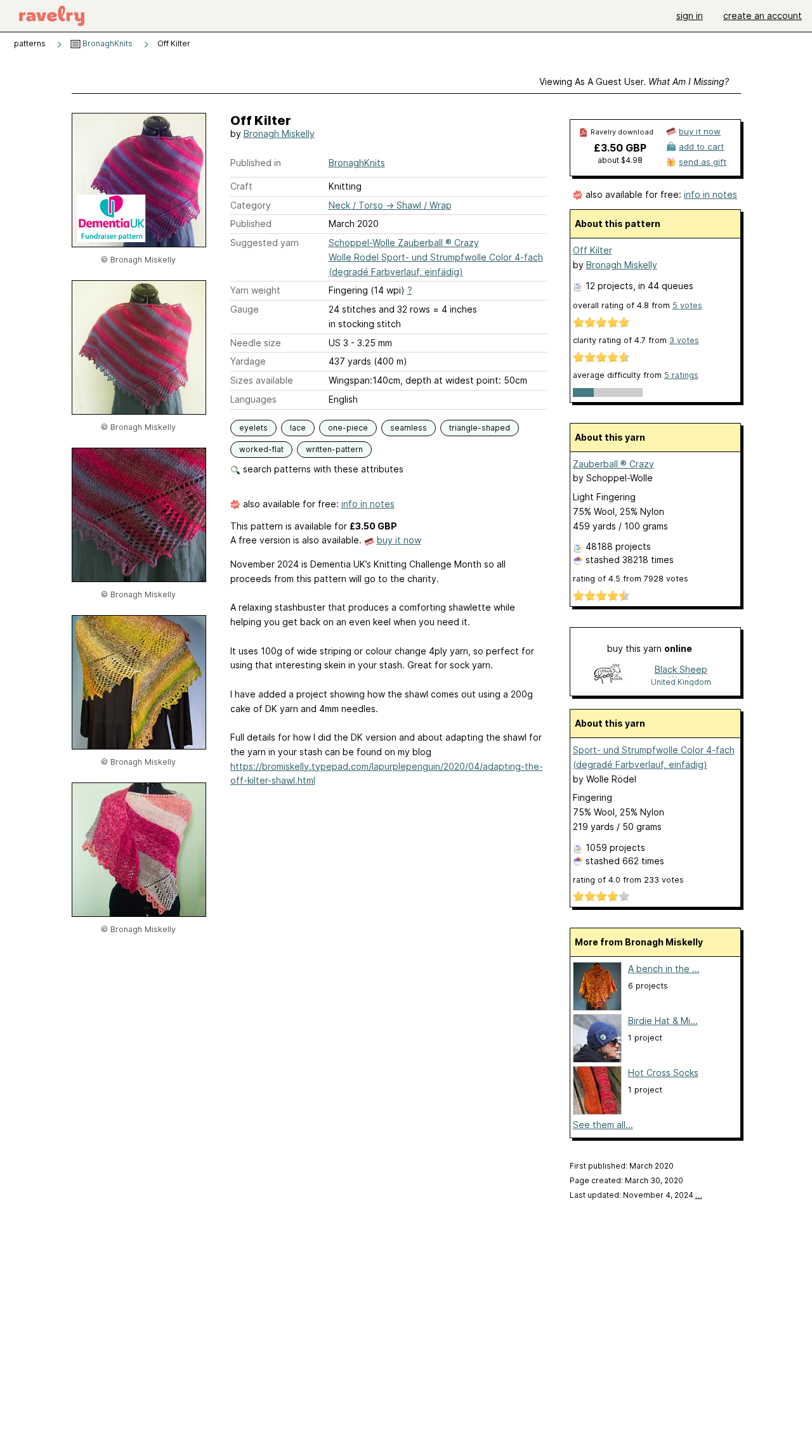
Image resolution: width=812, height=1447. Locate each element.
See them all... (603, 1124)
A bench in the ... (664, 968)
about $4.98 (620, 160)
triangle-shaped (479, 427)
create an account (762, 15)
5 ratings (681, 375)
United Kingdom (681, 682)
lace (298, 427)
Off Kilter (592, 250)
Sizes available (261, 380)
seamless (408, 427)
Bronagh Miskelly (279, 133)
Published (251, 223)
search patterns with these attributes (321, 469)
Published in (255, 162)
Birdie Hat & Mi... (663, 1020)
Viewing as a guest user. (634, 81)
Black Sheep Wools (681, 670)
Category (250, 205)
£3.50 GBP (620, 147)
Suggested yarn (264, 242)
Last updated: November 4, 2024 (636, 1195)
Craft (241, 186)
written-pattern (334, 449)
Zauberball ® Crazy (613, 463)
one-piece (348, 427)
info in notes (368, 503)
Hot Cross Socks (663, 1072)
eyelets (253, 427)
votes (687, 305)
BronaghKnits (107, 43)
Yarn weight (255, 290)
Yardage (248, 361)
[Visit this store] (608, 675)
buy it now (399, 540)
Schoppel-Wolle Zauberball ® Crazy (404, 242)
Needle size (255, 342)
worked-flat (261, 449)
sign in (689, 15)
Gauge (244, 309)
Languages (253, 399)
